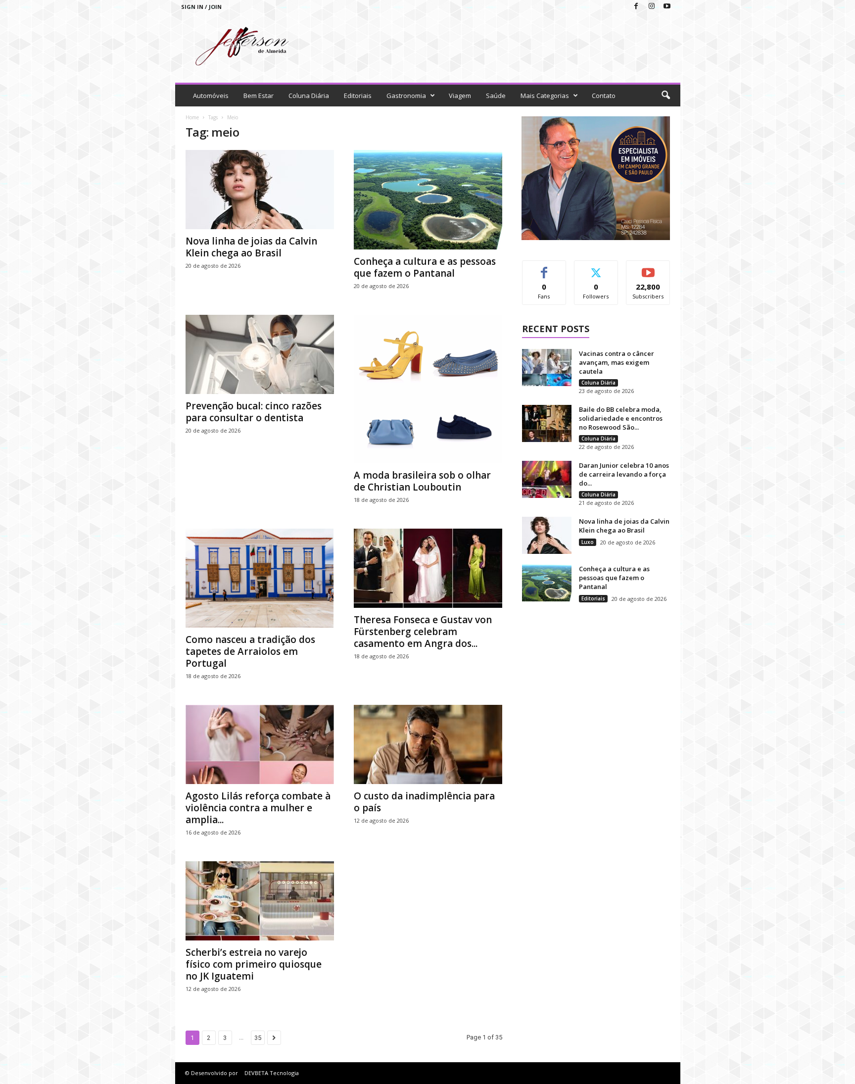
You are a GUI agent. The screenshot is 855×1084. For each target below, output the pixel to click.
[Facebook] (636, 6)
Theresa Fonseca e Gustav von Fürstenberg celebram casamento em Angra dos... (423, 631)
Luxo (587, 542)
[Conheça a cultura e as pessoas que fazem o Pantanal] (428, 199)
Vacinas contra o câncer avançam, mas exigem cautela (616, 362)
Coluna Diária (308, 95)
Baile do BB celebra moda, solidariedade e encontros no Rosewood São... (621, 418)
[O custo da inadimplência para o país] (428, 744)
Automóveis (211, 95)
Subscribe (648, 268)
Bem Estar (258, 95)
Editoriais (358, 95)
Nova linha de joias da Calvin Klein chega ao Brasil (251, 247)
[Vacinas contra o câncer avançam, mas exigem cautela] (546, 367)
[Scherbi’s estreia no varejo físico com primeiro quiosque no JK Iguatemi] (260, 900)
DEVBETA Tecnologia (271, 1073)
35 (257, 1037)
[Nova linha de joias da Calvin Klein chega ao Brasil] (260, 189)
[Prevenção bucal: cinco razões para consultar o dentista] (260, 354)
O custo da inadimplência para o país (424, 801)
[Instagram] (652, 6)
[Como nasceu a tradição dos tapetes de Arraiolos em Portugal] (260, 578)
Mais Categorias (545, 95)
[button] (665, 95)
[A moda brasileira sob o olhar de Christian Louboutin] (428, 389)
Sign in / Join (201, 6)
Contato (604, 95)
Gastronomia (406, 95)
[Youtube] (667, 6)
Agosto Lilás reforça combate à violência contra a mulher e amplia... (258, 807)
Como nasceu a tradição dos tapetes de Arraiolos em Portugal (250, 651)
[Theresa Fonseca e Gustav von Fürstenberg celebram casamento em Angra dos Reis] (428, 568)
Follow (596, 268)
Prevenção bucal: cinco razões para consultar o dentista (254, 411)
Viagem (460, 95)
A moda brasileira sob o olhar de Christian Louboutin (422, 481)
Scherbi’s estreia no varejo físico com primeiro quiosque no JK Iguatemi (254, 964)
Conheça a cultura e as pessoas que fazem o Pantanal (425, 267)
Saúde (496, 95)
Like (544, 268)
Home (192, 117)
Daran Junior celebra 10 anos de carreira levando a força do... (624, 474)
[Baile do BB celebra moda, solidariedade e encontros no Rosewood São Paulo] (546, 423)
